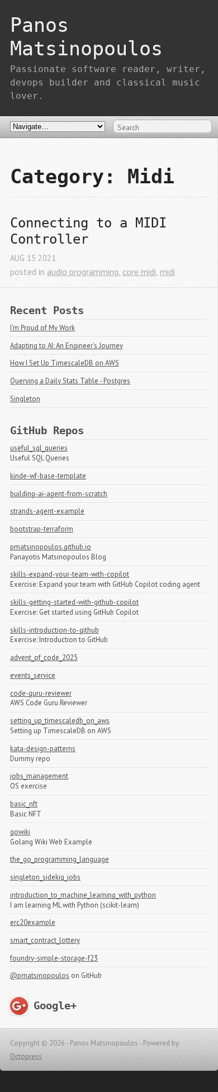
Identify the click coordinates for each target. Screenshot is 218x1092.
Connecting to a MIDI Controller (92, 231)
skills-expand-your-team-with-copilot (69, 574)
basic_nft (23, 804)
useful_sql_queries (39, 448)
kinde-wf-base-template (48, 476)
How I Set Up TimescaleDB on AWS (64, 363)
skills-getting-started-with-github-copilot (74, 602)
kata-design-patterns (42, 748)
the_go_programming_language (59, 859)
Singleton (25, 398)
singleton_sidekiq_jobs (45, 877)
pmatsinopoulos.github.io (50, 547)
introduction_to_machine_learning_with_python (83, 895)
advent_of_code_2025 (44, 657)
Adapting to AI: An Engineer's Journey (66, 345)
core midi (139, 271)
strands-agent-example (47, 511)
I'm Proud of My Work (42, 328)
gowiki (20, 832)
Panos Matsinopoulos (86, 36)
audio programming (83, 271)
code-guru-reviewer (41, 693)
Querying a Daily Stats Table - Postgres (70, 381)
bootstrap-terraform (41, 529)
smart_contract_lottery (45, 940)
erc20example (32, 922)
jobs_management (39, 776)
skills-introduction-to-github (54, 630)
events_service (32, 675)
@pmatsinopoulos (39, 975)
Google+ (55, 1005)
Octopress (26, 1056)
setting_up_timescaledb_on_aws (60, 720)
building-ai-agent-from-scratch (58, 493)
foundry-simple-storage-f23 (54, 958)
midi (167, 271)
